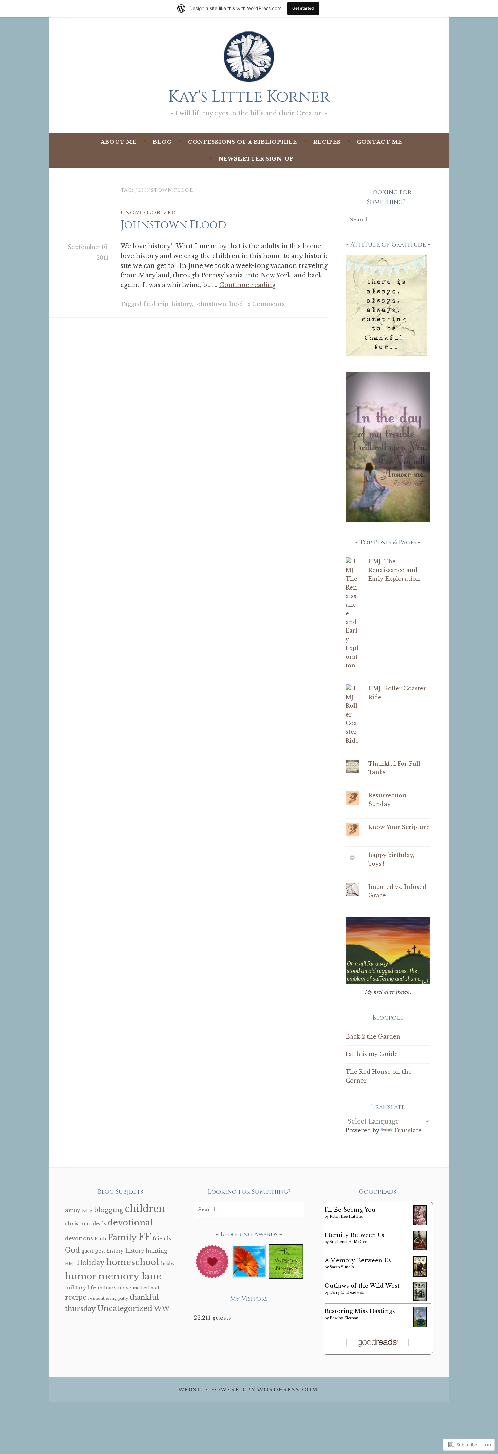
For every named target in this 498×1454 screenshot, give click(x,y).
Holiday (90, 1262)
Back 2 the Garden (373, 1036)
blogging (108, 1209)
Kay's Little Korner (249, 96)
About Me (119, 141)
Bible (87, 1211)
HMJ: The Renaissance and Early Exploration (394, 570)
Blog (162, 141)
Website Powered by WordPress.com (248, 1389)
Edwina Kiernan (344, 1318)
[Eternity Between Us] (420, 1248)
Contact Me (379, 141)
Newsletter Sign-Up (256, 158)
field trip (155, 304)
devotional (130, 1222)
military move (114, 1287)
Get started (303, 8)
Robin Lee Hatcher (347, 1216)
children (145, 1208)
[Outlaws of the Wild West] (420, 1299)
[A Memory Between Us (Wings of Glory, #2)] (420, 1274)
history (181, 304)
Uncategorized (148, 212)
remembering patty (108, 1298)
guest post (93, 1251)
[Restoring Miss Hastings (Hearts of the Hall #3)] (420, 1325)
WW (162, 1309)
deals (99, 1223)
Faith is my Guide (372, 1054)
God (72, 1250)
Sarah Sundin (342, 1267)
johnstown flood (219, 304)
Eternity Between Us (355, 1235)
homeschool (132, 1262)
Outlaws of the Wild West (362, 1285)
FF (144, 1237)
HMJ (70, 1263)
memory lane (129, 1276)
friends (162, 1239)
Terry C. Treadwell (347, 1292)
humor (81, 1276)
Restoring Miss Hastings (360, 1311)
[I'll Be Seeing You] (420, 1223)
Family (122, 1237)
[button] (212, 1262)
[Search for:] (388, 219)
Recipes (327, 141)
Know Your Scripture (399, 827)
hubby (168, 1263)
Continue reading (247, 285)
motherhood (146, 1287)
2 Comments (266, 304)
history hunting (146, 1250)
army (72, 1209)
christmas (78, 1224)
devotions (79, 1238)
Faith (100, 1238)
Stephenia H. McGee (348, 1242)
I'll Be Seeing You (350, 1209)
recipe (75, 1297)
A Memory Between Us (358, 1260)
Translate (408, 1130)
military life (80, 1288)
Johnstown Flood (173, 225)
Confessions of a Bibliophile (242, 141)
